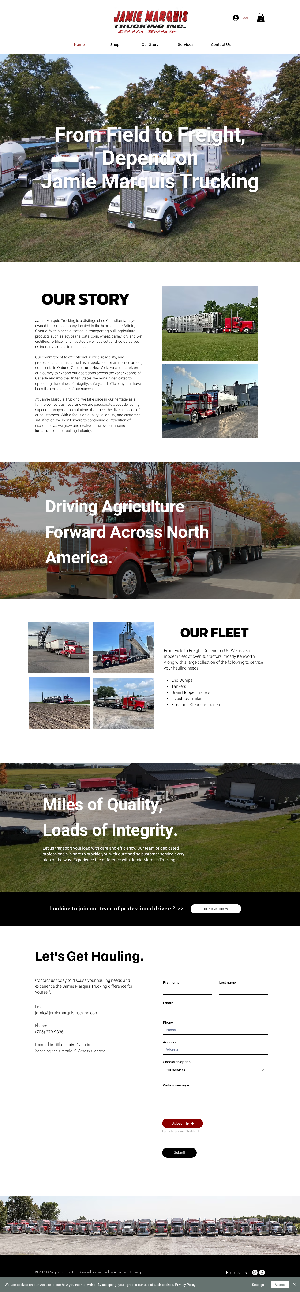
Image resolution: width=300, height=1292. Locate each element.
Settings (258, 1284)
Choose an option (177, 1062)
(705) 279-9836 (49, 1032)
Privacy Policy (185, 1284)
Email (167, 1003)
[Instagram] (255, 1272)
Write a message (176, 1085)
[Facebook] (262, 1272)
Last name (227, 982)
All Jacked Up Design (127, 1272)
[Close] (294, 1284)
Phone (168, 1022)
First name (171, 982)
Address (169, 1042)
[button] (261, 17)
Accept (280, 1284)
